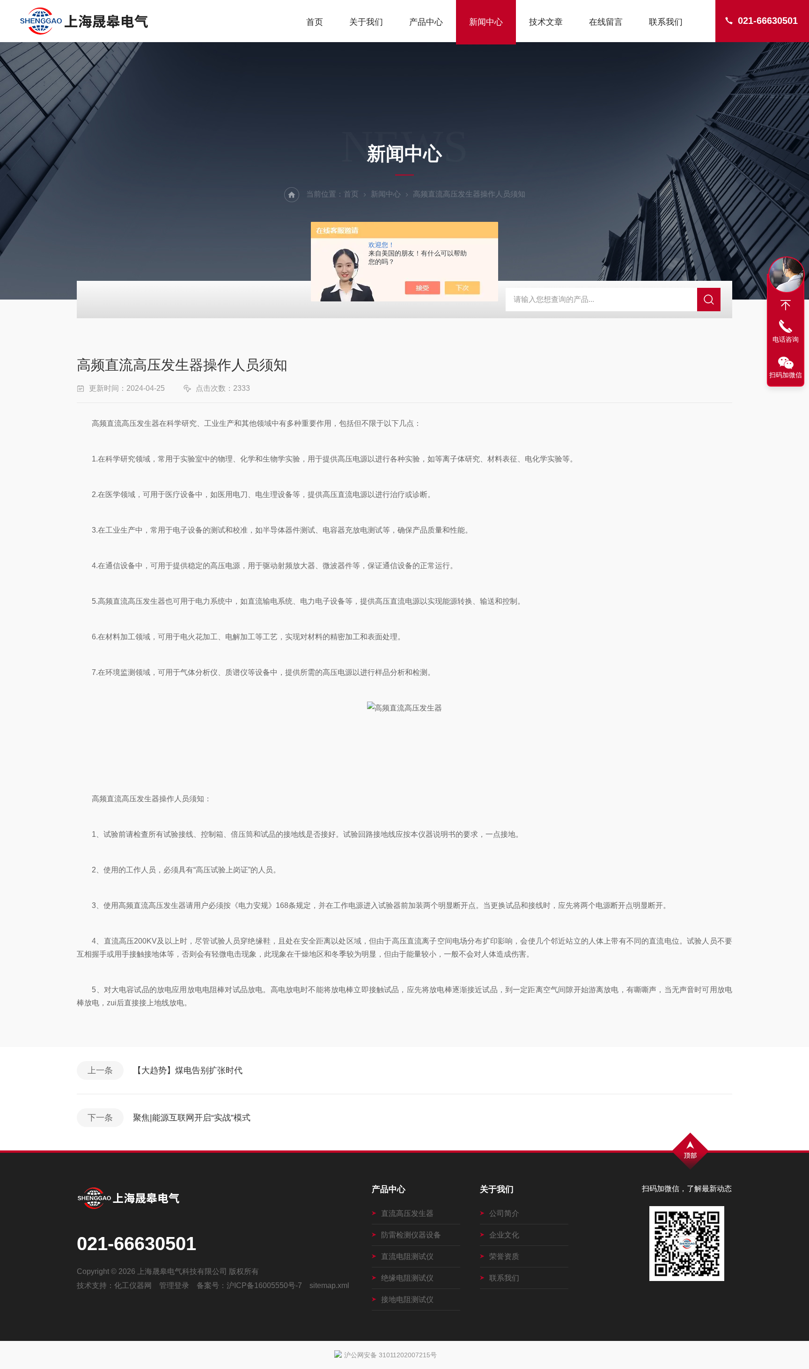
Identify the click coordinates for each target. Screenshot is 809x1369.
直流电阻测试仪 (407, 1256)
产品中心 (426, 22)
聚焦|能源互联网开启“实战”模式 (191, 1117)
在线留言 (606, 22)
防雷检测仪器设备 (411, 1235)
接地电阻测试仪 (407, 1299)
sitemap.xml (329, 1285)
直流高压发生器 (407, 1213)
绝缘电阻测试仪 (407, 1278)
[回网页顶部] (785, 305)
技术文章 (546, 22)
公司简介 (504, 1213)
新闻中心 (486, 22)
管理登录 (174, 1285)
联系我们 (666, 22)
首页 (314, 22)
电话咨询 (785, 339)
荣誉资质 (504, 1256)
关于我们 (366, 22)
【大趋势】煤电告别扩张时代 (188, 1070)
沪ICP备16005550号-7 (264, 1285)
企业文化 (504, 1235)
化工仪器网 (133, 1285)
